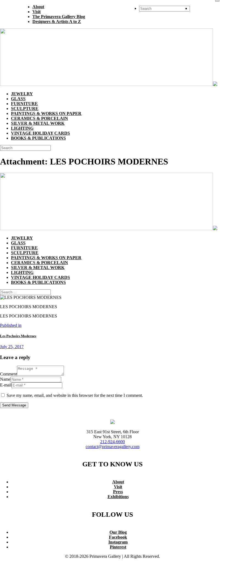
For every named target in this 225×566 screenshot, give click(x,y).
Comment (8, 374)
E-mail (6, 385)
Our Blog (118, 532)
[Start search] (217, 1)
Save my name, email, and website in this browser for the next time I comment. (75, 395)
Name (5, 379)
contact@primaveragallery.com (112, 446)
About (118, 482)
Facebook (118, 537)
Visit (118, 486)
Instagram (118, 542)
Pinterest (118, 547)
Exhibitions (118, 496)
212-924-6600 (112, 441)
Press (118, 491)
